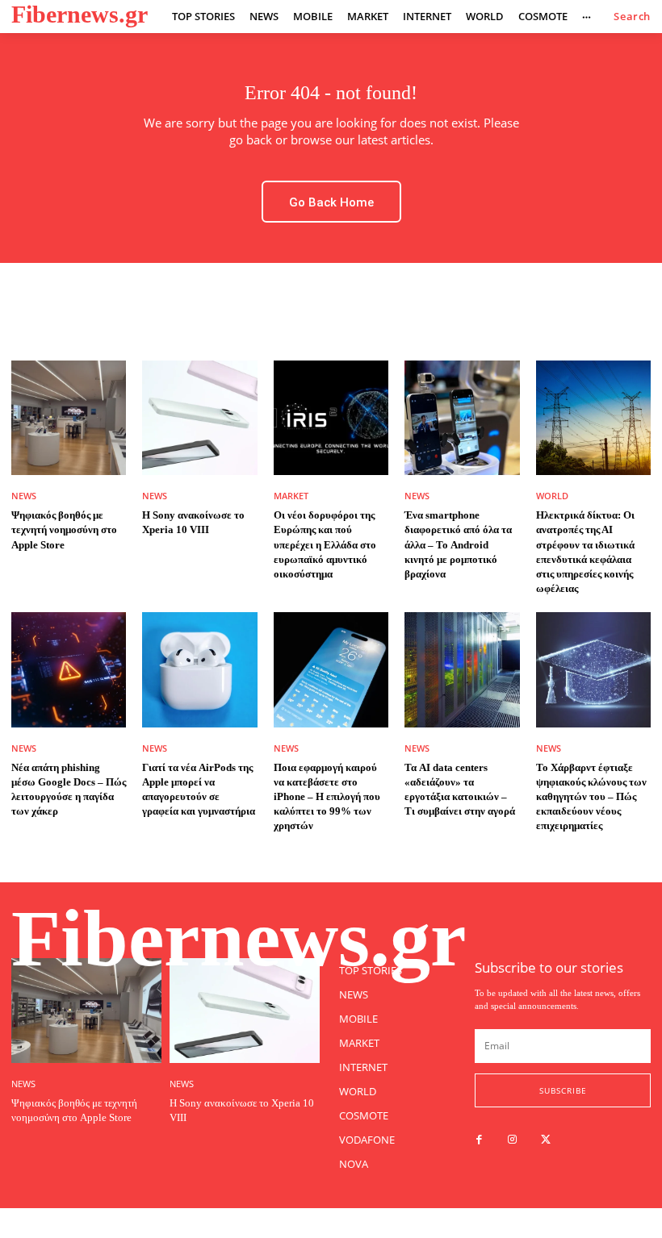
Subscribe (563, 1090)
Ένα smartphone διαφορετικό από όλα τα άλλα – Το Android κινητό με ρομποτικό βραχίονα (458, 544)
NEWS (23, 495)
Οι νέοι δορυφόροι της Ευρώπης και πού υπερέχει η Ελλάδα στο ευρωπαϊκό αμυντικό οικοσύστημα (325, 544)
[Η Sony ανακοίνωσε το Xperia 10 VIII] (199, 418)
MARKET (291, 495)
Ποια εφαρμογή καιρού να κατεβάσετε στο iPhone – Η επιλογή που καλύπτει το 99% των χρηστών (327, 796)
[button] (632, 16)
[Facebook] (479, 1140)
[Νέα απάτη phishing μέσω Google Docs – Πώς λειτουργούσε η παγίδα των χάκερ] (68, 669)
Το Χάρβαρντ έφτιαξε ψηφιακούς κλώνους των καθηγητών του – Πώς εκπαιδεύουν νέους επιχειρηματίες (591, 796)
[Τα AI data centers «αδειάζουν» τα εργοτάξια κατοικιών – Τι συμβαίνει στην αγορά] (461, 669)
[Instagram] (512, 1140)
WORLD (552, 495)
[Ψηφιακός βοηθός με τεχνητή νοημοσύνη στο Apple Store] (68, 418)
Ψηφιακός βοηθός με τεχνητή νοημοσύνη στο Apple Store (64, 529)
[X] (545, 1140)
